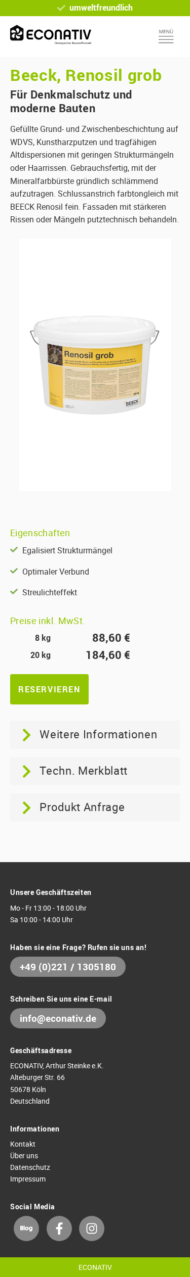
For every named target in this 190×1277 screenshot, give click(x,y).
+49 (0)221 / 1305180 (68, 966)
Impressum (28, 1179)
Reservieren (49, 689)
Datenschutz (30, 1167)
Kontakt (22, 1144)
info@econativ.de (58, 1018)
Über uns (24, 1155)
